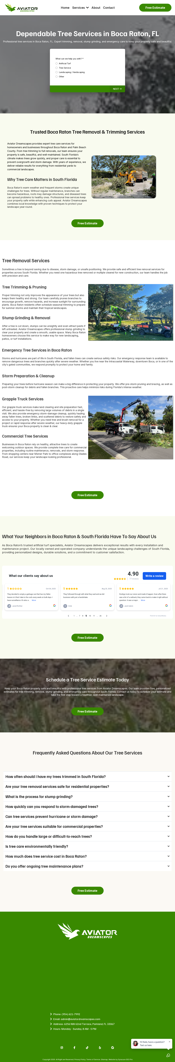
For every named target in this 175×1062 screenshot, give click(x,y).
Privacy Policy (79, 1059)
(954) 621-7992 (71, 1014)
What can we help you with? (69, 58)
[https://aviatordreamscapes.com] (21, 7)
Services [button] (79, 7)
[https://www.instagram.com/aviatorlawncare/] (62, 1047)
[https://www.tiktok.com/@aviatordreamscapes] (87, 1047)
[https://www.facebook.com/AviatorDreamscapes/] (75, 1047)
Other (61, 76)
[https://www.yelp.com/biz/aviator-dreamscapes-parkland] (100, 1047)
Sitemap (104, 1059)
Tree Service (65, 68)
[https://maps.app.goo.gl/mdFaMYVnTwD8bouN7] (113, 1047)
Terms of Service (93, 1059)
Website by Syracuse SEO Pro (121, 1059)
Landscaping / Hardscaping (72, 72)
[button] (117, 88)
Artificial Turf (65, 63)
